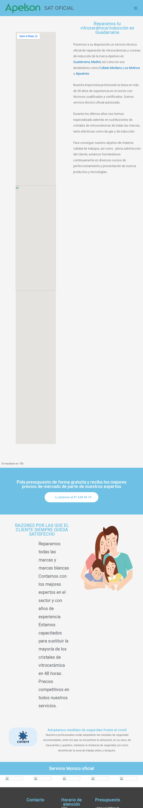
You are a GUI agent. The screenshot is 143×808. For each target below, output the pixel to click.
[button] (71, 497)
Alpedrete (82, 73)
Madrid (96, 62)
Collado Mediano (110, 68)
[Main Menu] (136, 8)
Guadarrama (81, 62)
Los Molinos (131, 68)
